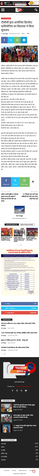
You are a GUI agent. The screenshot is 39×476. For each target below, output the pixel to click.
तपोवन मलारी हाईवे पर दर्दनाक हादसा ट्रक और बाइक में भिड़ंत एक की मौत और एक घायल (9, 197)
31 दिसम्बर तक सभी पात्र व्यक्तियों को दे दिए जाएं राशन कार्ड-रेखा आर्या (30, 196)
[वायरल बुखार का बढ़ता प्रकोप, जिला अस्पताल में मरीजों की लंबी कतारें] (6, 418)
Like (35, 303)
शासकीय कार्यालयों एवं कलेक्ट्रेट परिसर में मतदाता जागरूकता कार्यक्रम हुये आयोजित (19, 239)
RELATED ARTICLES (11, 224)
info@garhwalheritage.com (23, 386)
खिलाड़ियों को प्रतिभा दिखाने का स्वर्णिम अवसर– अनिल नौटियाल (31, 239)
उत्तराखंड (3, 444)
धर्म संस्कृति (4, 456)
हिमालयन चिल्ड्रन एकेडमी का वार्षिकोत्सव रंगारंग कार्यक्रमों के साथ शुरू (6, 239)
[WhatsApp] (17, 40)
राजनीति (3, 450)
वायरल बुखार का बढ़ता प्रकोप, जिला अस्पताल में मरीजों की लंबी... (23, 416)
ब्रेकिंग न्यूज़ (4, 453)
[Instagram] (17, 391)
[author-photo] (19, 210)
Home (2, 14)
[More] (33, 182)
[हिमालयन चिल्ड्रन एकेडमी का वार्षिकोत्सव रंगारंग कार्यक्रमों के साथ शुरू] (7, 232)
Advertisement (23, 470)
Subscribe (33, 312)
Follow (33, 308)
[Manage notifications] (34, 471)
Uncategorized (10, 14)
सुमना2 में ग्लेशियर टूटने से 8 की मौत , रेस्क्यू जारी (14, 340)
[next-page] (21, 245)
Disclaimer (7, 470)
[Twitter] (11, 40)
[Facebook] (4, 40)
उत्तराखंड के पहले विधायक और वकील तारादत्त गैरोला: (15, 347)
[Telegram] (24, 40)
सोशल (2, 447)
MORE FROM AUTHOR (26, 224)
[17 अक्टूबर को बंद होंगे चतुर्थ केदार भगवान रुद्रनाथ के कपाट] (6, 428)
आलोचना (3, 460)
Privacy (14, 470)
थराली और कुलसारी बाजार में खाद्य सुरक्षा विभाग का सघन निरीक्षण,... (24, 406)
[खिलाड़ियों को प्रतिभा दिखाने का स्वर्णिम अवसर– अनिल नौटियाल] (32, 232)
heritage (5, 33)
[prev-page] (18, 245)
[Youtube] (26, 391)
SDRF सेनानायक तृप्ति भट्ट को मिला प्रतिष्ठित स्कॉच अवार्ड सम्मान (19, 333)
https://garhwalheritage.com (19, 218)
